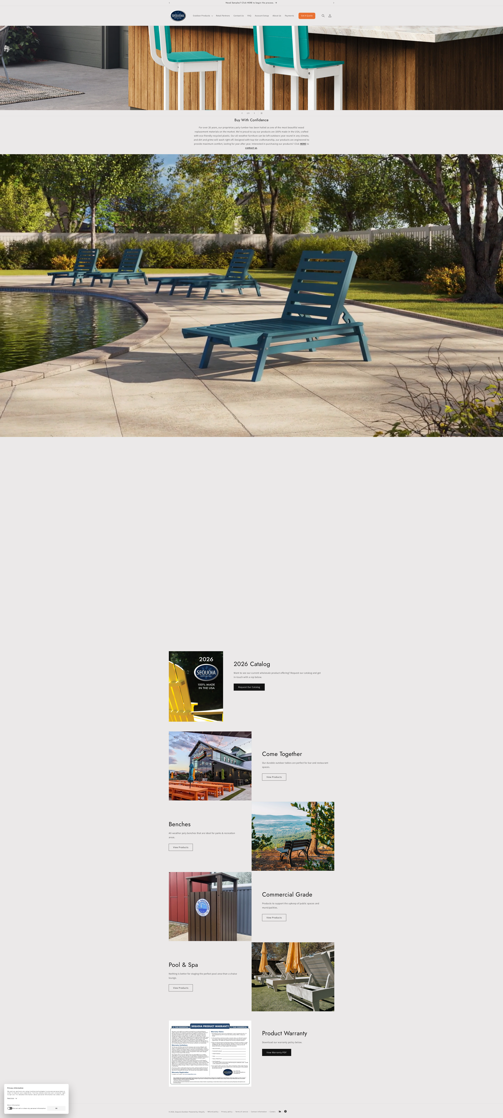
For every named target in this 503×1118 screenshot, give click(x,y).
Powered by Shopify (197, 1112)
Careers (272, 1112)
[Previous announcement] (169, 3)
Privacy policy (226, 1112)
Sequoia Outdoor (181, 1112)
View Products (274, 776)
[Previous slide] (242, 113)
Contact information (259, 1112)
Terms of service (241, 1112)
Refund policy (213, 1112)
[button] (202, 16)
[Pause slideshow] (261, 113)
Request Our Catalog (249, 687)
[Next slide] (254, 113)
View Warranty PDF (277, 1052)
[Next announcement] (334, 3)
